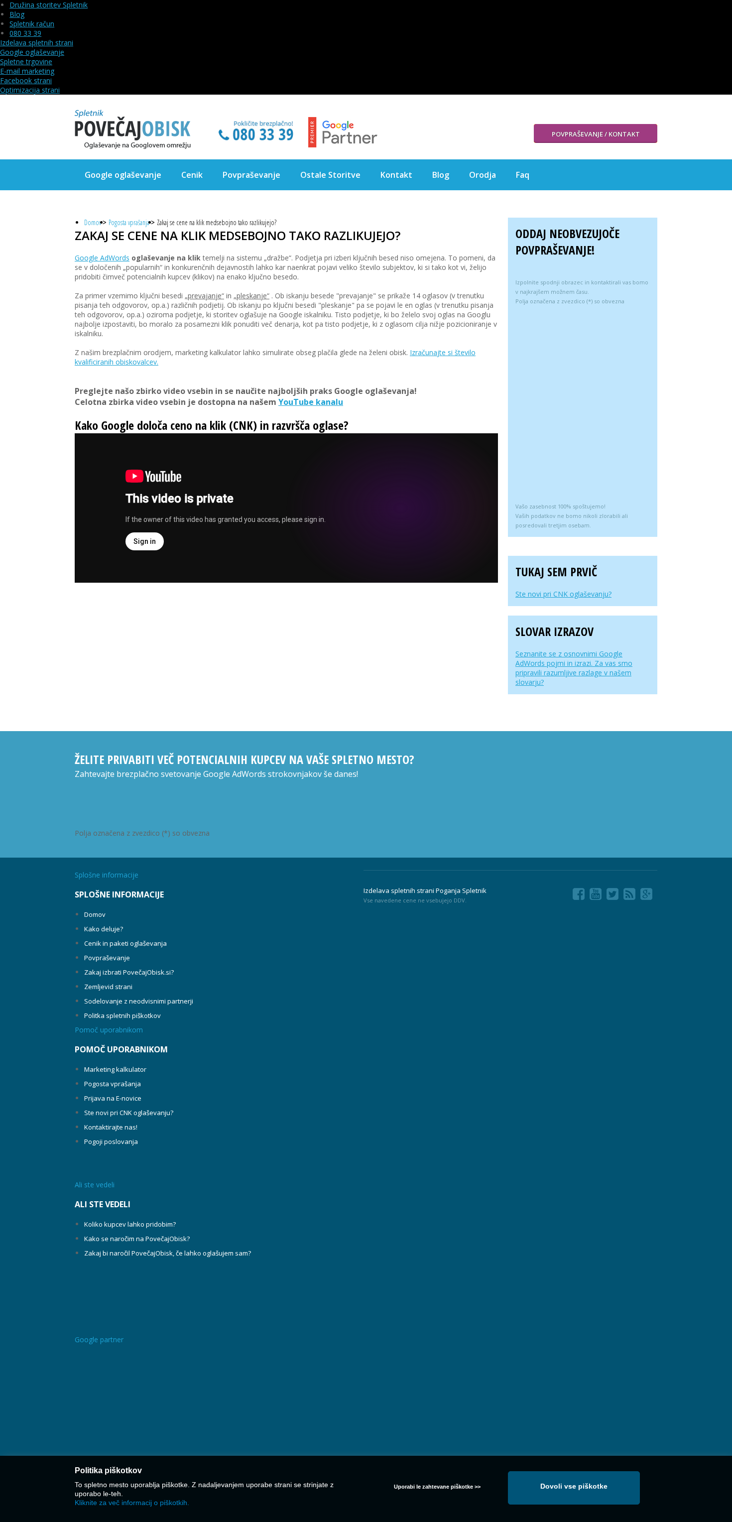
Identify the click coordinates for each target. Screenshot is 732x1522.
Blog (16, 14)
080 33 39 (25, 33)
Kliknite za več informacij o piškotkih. (132, 1503)
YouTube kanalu (310, 401)
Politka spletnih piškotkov (122, 1015)
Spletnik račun (31, 23)
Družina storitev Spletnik (48, 4)
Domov (92, 222)
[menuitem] (123, 174)
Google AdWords (102, 257)
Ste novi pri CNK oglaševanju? (563, 594)
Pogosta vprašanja (129, 222)
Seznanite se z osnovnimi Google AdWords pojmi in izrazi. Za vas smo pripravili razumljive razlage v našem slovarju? (573, 668)
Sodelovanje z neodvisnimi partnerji (138, 1001)
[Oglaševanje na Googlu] (133, 129)
